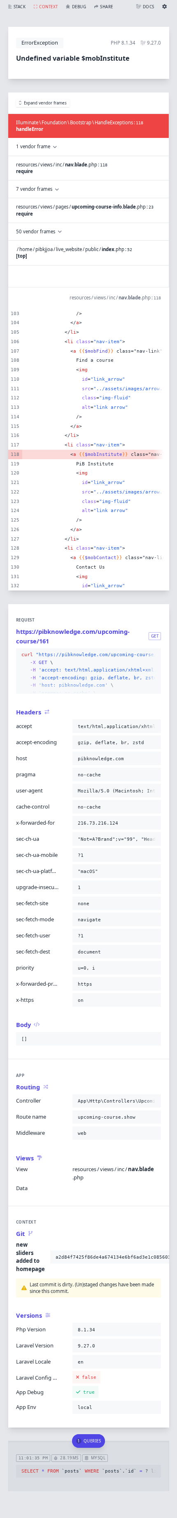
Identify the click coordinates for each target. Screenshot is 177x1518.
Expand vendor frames (45, 103)
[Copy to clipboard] (153, 655)
